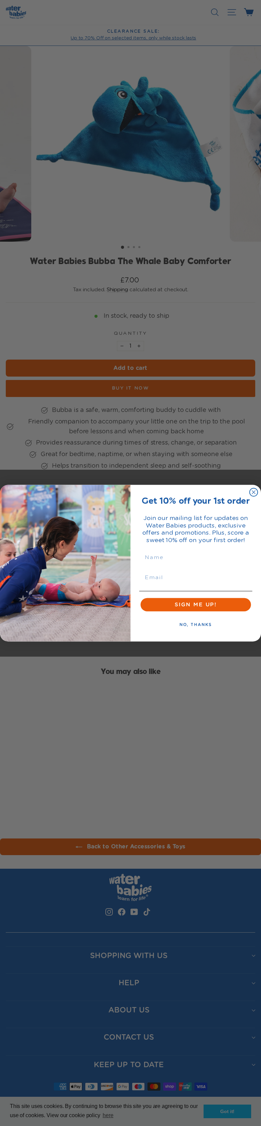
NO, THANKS (195, 625)
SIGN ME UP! (196, 604)
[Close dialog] (254, 492)
